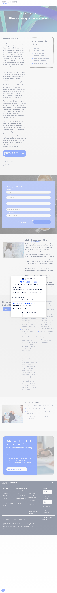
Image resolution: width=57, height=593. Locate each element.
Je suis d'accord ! (40, 315)
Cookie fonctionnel (18, 307)
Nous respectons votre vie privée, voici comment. (22, 299)
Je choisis (28, 315)
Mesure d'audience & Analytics (21, 309)
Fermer (16, 315)
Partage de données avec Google (22, 305)
